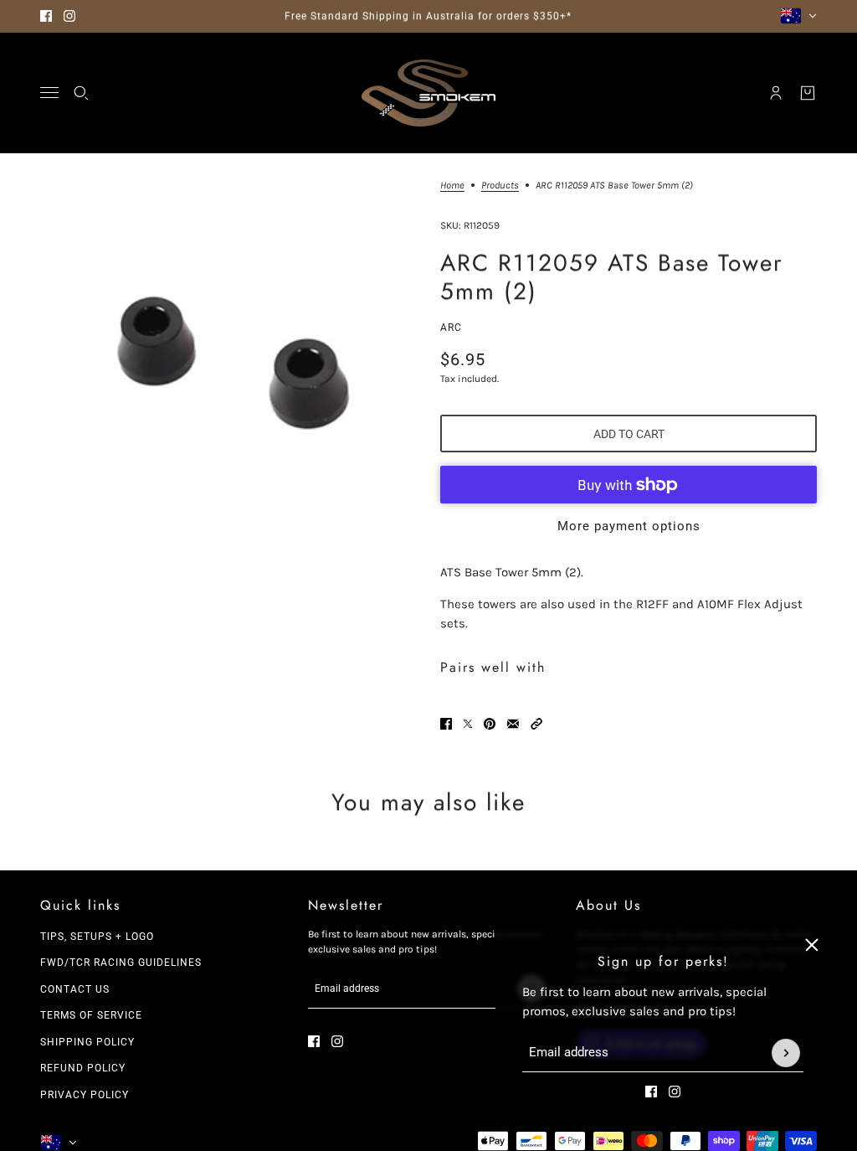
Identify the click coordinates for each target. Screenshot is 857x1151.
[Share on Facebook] (446, 724)
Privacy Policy (84, 1095)
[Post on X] (467, 723)
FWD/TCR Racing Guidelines (121, 962)
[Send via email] (513, 724)
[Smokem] (428, 92)
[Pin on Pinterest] (489, 724)
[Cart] (807, 93)
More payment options (628, 526)
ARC (451, 327)
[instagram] (69, 16)
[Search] (81, 93)
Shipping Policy (87, 1042)
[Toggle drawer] (49, 92)
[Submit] (786, 1053)
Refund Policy (83, 1068)
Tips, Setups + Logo (97, 936)
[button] (536, 724)
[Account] (776, 93)
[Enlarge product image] (226, 367)
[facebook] (46, 16)
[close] (811, 945)
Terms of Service (91, 1015)
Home (452, 185)
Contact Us (75, 989)
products (500, 185)
